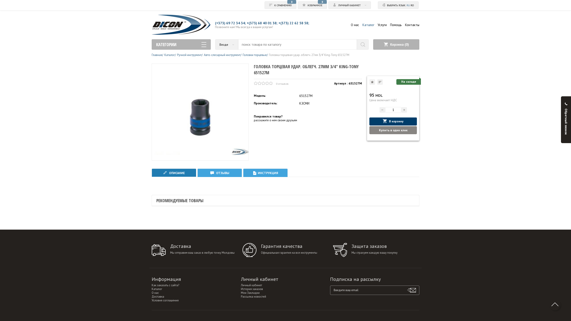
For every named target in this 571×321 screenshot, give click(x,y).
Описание (176, 173)
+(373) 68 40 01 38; (262, 23)
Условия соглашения (165, 300)
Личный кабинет (251, 285)
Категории (166, 44)
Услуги (382, 25)
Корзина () (399, 44)
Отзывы (222, 173)
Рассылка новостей (253, 296)
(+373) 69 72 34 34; (230, 23)
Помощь (396, 25)
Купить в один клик (393, 130)
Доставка (158, 296)
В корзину (396, 121)
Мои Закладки (250, 293)
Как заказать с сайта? (165, 285)
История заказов (252, 289)
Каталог (368, 25)
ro (412, 5)
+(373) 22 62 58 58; (293, 23)
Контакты (412, 25)
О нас (355, 25)
